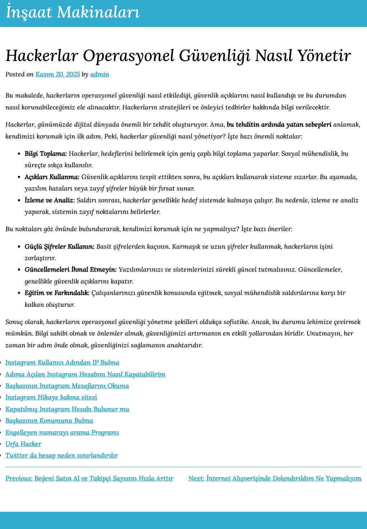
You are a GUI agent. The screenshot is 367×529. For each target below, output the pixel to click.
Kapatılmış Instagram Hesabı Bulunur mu (67, 409)
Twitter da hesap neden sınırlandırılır (61, 455)
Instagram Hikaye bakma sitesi (51, 397)
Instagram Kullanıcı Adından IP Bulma (62, 362)
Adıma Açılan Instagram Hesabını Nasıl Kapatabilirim (85, 374)
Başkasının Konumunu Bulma (49, 420)
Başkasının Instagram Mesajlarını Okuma (67, 385)
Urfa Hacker (23, 444)
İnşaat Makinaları (73, 11)
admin (99, 74)
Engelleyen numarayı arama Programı (62, 432)
